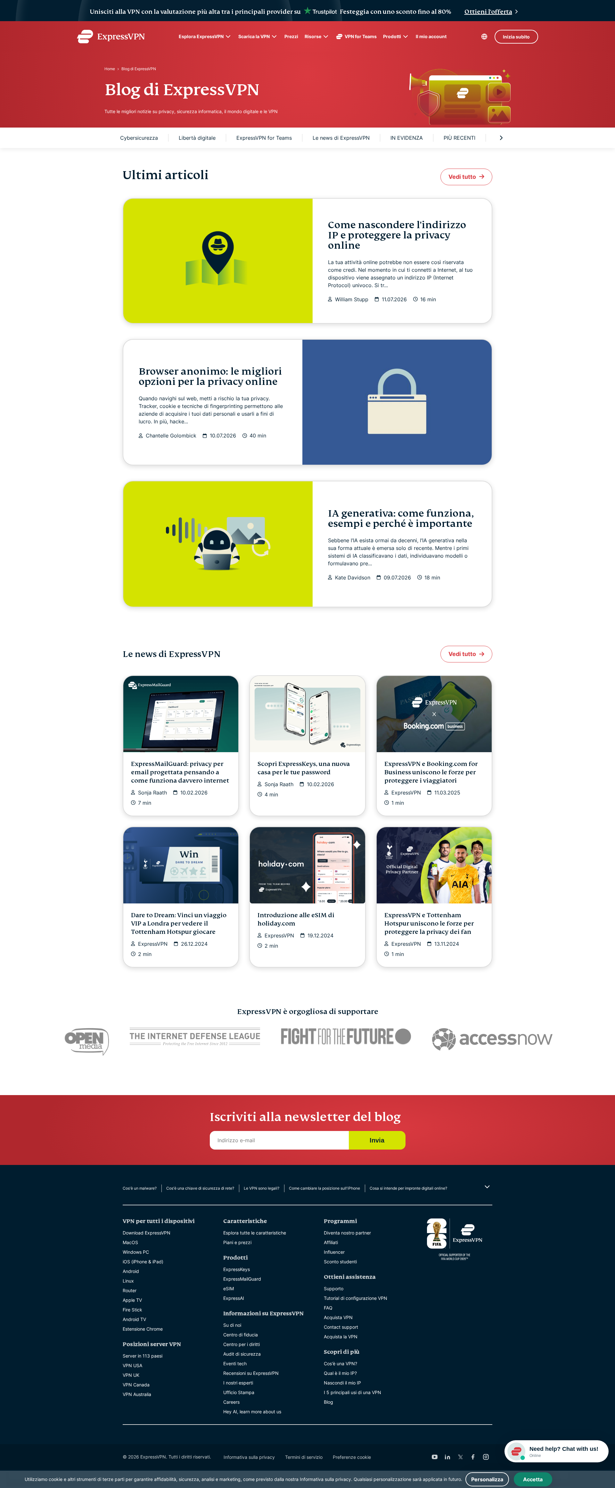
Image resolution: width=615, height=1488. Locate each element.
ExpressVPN (406, 792)
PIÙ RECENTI (459, 138)
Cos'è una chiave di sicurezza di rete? (200, 1188)
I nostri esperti (238, 1382)
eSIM (228, 1288)
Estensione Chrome (143, 1329)
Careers (231, 1402)
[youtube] (434, 1457)
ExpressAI (233, 1298)
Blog (328, 1402)
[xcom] (460, 1457)
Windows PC (136, 1252)
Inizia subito (516, 36)
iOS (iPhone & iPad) (143, 1261)
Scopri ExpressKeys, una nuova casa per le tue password (304, 768)
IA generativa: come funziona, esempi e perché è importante (401, 518)
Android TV (134, 1319)
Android (131, 1271)
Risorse (313, 36)
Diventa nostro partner (347, 1232)
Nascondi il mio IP (342, 1382)
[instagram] (486, 1457)
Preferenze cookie (352, 1457)
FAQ (328, 1307)
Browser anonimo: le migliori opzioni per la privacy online (210, 376)
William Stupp (351, 299)
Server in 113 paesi (142, 1356)
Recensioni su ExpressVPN (251, 1373)
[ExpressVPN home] (111, 36)
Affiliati (331, 1242)
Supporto (333, 1288)
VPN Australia (137, 1394)
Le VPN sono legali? (261, 1188)
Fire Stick (132, 1309)
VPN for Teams (361, 36)
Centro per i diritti (241, 1344)
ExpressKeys (236, 1269)
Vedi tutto (462, 176)
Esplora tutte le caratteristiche (254, 1232)
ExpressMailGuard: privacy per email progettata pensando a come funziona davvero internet (180, 772)
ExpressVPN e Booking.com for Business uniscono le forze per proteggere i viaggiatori (431, 772)
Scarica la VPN (254, 36)
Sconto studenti (340, 1261)
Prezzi (291, 36)
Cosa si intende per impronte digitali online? (408, 1188)
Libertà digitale (197, 138)
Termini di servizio (304, 1457)
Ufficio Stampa (238, 1392)
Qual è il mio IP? (340, 1373)
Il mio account (431, 36)
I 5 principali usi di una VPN (352, 1392)
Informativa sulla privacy (249, 1457)
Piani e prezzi (237, 1242)
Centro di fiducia (240, 1334)
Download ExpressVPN (146, 1232)
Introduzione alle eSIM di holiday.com (296, 919)
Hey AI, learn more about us (252, 1411)
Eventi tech (235, 1363)
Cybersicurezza (139, 138)
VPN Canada (136, 1384)
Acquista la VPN (340, 1336)
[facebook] (473, 1457)
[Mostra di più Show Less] (486, 1187)
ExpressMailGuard (242, 1279)
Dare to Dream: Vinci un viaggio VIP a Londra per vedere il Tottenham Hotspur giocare (178, 923)
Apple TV (132, 1300)
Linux (128, 1281)
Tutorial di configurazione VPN (355, 1298)
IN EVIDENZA (406, 138)
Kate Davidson (352, 577)
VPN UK (131, 1375)
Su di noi (232, 1325)
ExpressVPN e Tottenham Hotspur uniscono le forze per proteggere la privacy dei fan (429, 923)
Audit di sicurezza (242, 1354)
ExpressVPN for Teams (264, 138)
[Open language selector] (484, 36)
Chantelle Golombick (171, 435)
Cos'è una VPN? (340, 1363)
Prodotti (392, 36)
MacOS (130, 1242)
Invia (377, 1140)
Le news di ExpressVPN (341, 138)
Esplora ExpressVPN (201, 36)
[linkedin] (447, 1457)
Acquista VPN (338, 1317)
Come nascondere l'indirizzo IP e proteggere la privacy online (397, 235)
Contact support (341, 1327)
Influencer (334, 1252)
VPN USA (132, 1365)
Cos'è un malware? (140, 1188)
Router (129, 1290)
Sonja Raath (152, 792)
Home (109, 68)
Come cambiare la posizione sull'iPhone (324, 1188)
